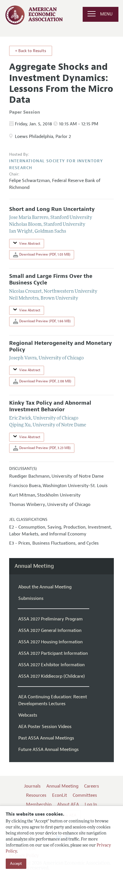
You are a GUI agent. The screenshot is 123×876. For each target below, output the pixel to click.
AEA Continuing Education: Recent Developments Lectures (52, 700)
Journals (32, 786)
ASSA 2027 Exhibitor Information (51, 665)
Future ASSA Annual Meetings (48, 749)
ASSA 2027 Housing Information (50, 642)
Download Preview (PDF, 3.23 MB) (44, 448)
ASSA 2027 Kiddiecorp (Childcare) (51, 676)
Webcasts (27, 715)
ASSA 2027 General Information (50, 630)
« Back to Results (30, 50)
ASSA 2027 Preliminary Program (50, 619)
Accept (16, 863)
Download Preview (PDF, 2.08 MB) (44, 381)
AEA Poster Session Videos (45, 726)
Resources (36, 795)
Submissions (30, 598)
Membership (38, 804)
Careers (91, 786)
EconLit (59, 795)
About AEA (68, 804)
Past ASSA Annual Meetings (46, 738)
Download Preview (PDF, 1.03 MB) (44, 254)
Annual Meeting (34, 566)
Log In (91, 804)
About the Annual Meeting (45, 587)
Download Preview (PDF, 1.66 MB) (44, 321)
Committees (85, 795)
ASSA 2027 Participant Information (53, 653)
